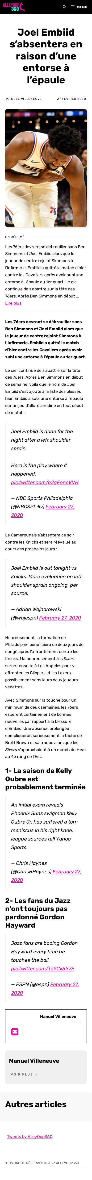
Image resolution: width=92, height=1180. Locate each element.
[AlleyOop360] (13, 7)
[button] (64, 7)
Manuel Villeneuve (24, 98)
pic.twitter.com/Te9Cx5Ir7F (42, 968)
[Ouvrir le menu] (85, 1169)
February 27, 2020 (60, 618)
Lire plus (13, 303)
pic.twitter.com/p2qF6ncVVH (45, 482)
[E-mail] (14, 1033)
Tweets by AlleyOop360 (29, 1136)
